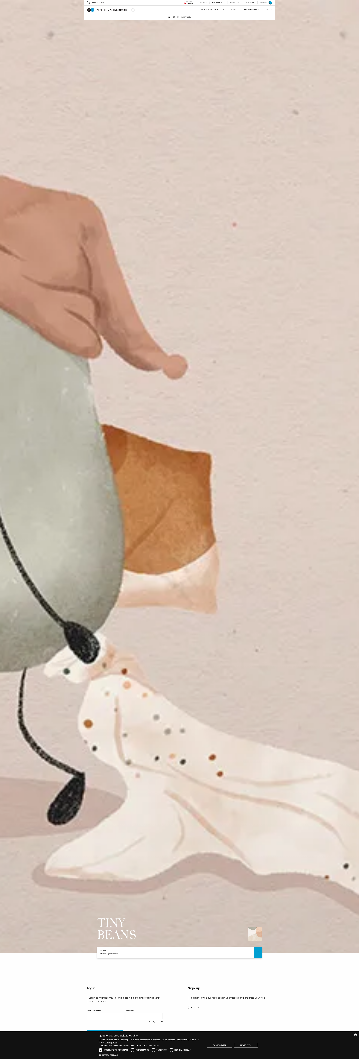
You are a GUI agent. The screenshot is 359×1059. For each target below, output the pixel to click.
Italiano (250, 2)
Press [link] (269, 9)
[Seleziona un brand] (133, 10)
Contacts (234, 3)
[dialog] (179, 1045)
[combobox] (355, 1034)
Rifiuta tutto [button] (246, 1045)
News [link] (234, 9)
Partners (203, 3)
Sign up (197, 1007)
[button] (151, 1055)
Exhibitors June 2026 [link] (212, 9)
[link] (264, 3)
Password (129, 1011)
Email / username (94, 1011)
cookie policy (111, 1042)
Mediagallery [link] (251, 9)
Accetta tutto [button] (219, 1045)
